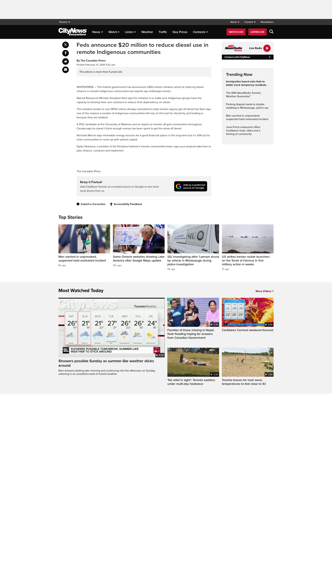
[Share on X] (65, 45)
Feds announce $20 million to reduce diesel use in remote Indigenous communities (142, 49)
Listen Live (257, 32)
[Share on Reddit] (65, 61)
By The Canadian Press (91, 60)
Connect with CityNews (237, 57)
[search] (271, 32)
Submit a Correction (93, 204)
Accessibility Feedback (128, 204)
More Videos (263, 291)
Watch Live (236, 32)
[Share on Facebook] (65, 53)
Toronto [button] (63, 22)
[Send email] (65, 69)
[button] (235, 22)
